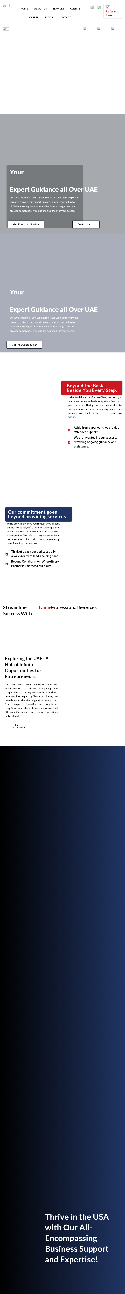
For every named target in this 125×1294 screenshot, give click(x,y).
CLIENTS (75, 8)
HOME (24, 8)
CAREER (34, 17)
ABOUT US (40, 8)
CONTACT (65, 17)
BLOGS (49, 17)
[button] (26, 224)
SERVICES (58, 8)
